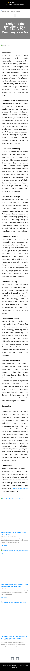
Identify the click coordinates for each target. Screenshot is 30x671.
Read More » (4, 545)
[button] (15, 15)
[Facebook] (12, 659)
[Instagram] (17, 659)
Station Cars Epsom (20, 488)
